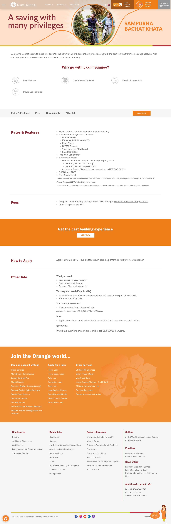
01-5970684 (109, 331)
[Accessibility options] (5, 518)
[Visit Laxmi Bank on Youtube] (85, 516)
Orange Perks (55, 473)
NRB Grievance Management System (103, 461)
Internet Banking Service (148, 4)
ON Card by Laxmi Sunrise (87, 386)
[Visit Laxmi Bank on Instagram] (81, 516)
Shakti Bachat (17, 382)
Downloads (91, 449)
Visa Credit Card (83, 378)
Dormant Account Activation (88, 394)
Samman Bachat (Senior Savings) (26, 386)
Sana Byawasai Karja (57, 394)
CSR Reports (17, 445)
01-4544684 (131, 440)
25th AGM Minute (20, 453)
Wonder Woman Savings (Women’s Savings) (26, 412)
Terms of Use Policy (50, 517)
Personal (48, 5)
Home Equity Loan (56, 374)
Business (60, 5)
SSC (82, 204)
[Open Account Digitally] (117, 4)
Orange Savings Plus (20, 378)
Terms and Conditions (140, 186)
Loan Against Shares (57, 390)
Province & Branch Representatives (65, 445)
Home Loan (53, 370)
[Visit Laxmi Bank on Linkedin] (90, 516)
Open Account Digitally (127, 4)
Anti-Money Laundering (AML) (100, 437)
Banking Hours (56, 453)
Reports (15, 437)
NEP (106, 5)
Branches (53, 457)
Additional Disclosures (22, 441)
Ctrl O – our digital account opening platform (94, 260)
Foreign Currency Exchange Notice (27, 449)
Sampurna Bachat (19, 398)
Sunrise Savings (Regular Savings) (26, 406)
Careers (52, 441)
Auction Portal (93, 469)
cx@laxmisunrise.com (134, 453)
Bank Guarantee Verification (99, 465)
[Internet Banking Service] (139, 4)
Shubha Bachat (18, 402)
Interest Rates (93, 441)
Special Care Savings (20, 394)
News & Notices (94, 457)
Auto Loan (52, 378)
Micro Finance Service (57, 398)
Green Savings (17, 370)
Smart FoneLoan (55, 402)
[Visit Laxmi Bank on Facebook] (77, 516)
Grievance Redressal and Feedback (102, 445)
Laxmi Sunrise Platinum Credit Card (92, 382)
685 (140, 440)
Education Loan (55, 382)
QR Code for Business (85, 370)
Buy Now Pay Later (84, 390)
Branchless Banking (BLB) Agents (64, 465)
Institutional (74, 5)
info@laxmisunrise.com (135, 456)
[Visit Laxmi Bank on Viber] (94, 516)
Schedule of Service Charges (61, 449)
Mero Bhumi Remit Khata (22, 374)
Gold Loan (52, 386)
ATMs (51, 461)
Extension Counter (57, 469)
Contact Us (54, 437)
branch (140, 260)
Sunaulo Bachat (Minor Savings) (25, 390)
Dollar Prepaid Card (84, 374)
